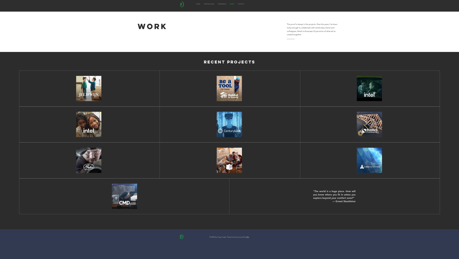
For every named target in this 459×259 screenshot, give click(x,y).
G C (181, 236)
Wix (247, 237)
